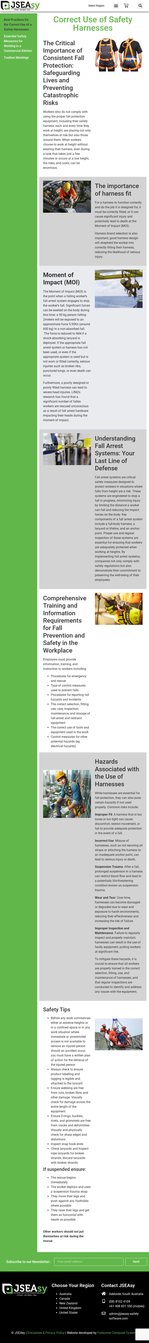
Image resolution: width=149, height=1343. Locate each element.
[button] (116, 6)
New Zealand (68, 1303)
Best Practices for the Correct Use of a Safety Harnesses (18, 24)
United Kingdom (70, 1308)
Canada (64, 1298)
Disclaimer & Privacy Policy (46, 1333)
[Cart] (126, 5)
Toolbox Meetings (16, 57)
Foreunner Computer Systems (117, 1333)
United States (68, 1312)
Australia (65, 1294)
